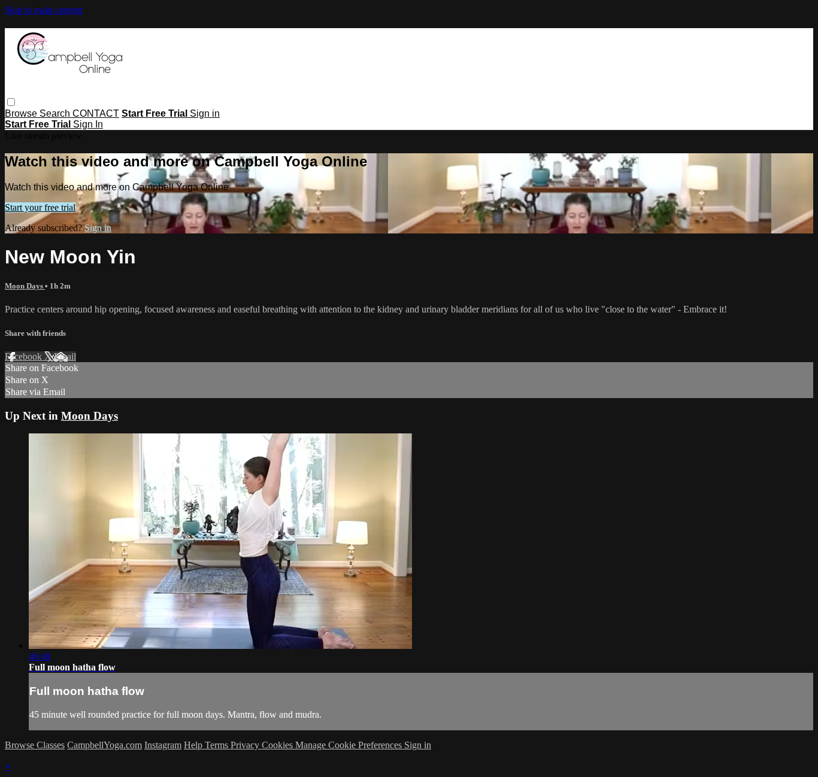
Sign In (88, 124)
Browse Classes (35, 745)
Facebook (24, 356)
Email (65, 356)
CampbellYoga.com (104, 745)
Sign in (205, 113)
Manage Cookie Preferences (349, 745)
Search (56, 113)
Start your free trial (40, 207)
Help (194, 745)
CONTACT (95, 113)
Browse (22, 113)
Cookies (278, 745)
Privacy (246, 745)
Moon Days (25, 285)
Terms (218, 745)
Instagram (162, 745)
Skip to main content (44, 10)
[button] (11, 102)
